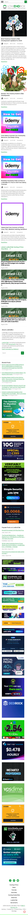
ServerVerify (12, 344)
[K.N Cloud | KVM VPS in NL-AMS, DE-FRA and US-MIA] (14, 514)
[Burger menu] (2, 2)
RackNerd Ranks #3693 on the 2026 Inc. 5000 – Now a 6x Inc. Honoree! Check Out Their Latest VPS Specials (13, 379)
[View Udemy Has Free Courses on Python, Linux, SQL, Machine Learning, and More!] (12, 224)
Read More (4, 61)
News (14, 887)
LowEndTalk (5, 342)
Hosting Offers (14, 885)
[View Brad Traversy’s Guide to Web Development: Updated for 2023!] (14, 36)
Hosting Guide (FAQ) (14, 895)
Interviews (14, 892)
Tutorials (14, 890)
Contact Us (10, 909)
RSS (24, 909)
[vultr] (14, 408)
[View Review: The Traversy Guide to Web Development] (14, 90)
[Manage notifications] (24, 912)
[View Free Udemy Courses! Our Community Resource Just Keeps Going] (12, 132)
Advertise (14, 897)
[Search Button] (25, 2)
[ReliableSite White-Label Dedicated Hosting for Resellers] (14, 429)
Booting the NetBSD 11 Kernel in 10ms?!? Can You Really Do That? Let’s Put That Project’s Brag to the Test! (13, 387)
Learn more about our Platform (10, 349)
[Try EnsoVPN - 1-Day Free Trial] (14, 493)
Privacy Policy (18, 909)
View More (4, 249)
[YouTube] (18, 881)
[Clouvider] (14, 450)
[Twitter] (14, 881)
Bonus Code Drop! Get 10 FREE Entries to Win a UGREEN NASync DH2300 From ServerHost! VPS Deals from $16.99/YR (13, 366)
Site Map (14, 911)
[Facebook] (10, 881)
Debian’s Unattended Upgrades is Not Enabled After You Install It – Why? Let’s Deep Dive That (14, 393)
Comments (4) (20, 232)
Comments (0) (20, 43)
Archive (4, 909)
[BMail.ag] (14, 472)
